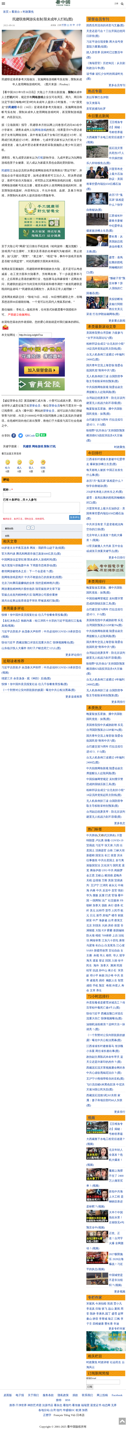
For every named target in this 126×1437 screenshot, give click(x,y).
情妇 (120, 890)
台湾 (111, 920)
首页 (6, 11)
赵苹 (120, 1313)
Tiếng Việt (69, 1415)
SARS (89, 950)
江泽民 (104, 885)
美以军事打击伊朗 (97, 97)
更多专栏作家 (117, 1328)
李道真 (90, 1308)
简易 (110, 1303)
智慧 (120, 980)
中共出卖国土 (106, 860)
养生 (99, 990)
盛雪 (114, 1313)
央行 (111, 905)
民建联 (12, 107)
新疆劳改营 (101, 950)
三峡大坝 (119, 850)
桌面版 (8, 1395)
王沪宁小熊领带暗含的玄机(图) (105, 1078)
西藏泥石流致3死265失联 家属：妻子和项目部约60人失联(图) (104, 1100)
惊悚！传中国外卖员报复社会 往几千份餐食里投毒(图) (35, 614)
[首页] (63, 5)
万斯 (104, 880)
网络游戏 (40, 129)
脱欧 (104, 905)
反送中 (106, 890)
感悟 (89, 985)
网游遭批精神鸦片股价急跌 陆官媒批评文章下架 (31, 588)
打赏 (64, 25)
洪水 (120, 855)
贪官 (114, 890)
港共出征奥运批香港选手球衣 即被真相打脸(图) (30, 600)
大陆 (98, 930)
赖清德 (108, 875)
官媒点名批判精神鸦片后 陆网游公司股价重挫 (30, 594)
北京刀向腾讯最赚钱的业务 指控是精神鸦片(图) (30, 583)
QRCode (30, 435)
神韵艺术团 (34, 1405)
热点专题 (95, 91)
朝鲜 (89, 905)
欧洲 (78, 1410)
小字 (78, 25)
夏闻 (117, 1308)
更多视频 (119, 1291)
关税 (89, 880)
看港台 (16, 11)
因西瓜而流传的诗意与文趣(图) (105, 25)
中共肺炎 (91, 835)
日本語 (80, 1415)
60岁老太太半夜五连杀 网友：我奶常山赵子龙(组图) (33, 547)
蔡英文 (118, 920)
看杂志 (58, 1405)
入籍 (114, 960)
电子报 (20, 1395)
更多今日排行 (117, 557)
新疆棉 (90, 855)
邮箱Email (91, 1378)
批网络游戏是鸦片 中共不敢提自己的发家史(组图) (32, 577)
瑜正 (111, 1318)
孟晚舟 (118, 875)
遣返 (95, 960)
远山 (111, 1308)
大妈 (104, 925)
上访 (115, 935)
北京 (89, 925)
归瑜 (98, 1308)
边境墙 (97, 880)
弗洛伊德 (95, 870)
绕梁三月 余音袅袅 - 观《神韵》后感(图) (26, 678)
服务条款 (48, 1395)
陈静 (92, 1313)
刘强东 (97, 925)
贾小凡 (118, 1303)
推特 (58, 1400)
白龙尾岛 (110, 945)
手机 (95, 985)
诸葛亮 (94, 980)
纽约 (59, 1410)
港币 (99, 915)
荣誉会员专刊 (98, 19)
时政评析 (103, 1362)
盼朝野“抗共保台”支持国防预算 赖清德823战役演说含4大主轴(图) (105, 435)
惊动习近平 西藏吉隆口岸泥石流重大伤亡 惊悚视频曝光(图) (38, 642)
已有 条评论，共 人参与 (20, 499)
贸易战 (90, 845)
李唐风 (100, 1313)
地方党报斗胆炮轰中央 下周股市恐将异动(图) (29, 565)
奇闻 (109, 985)
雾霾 (109, 930)
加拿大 (97, 905)
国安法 (99, 855)
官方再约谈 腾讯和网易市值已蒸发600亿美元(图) (31, 553)
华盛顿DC (69, 1410)
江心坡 (120, 945)
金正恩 (90, 875)
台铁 (110, 850)
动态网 (106, 1405)
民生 (89, 965)
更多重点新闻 (117, 320)
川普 (119, 835)
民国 (119, 965)
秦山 (89, 1318)
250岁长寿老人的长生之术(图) (104, 491)
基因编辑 (118, 930)
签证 (101, 960)
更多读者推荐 (73, 696)
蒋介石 (112, 970)
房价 (111, 925)
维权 (98, 935)
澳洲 (113, 965)
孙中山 (103, 970)
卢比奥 (99, 840)
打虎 (108, 895)
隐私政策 (63, 1395)
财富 (89, 920)
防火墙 (90, 935)
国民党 (117, 865)
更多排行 (119, 1111)
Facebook (117, 1395)
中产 (95, 920)
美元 (92, 910)
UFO (104, 870)
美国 (111, 880)
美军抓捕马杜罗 (96, 108)
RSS (67, 1400)
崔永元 (113, 885)
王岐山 (99, 875)
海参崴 (103, 920)
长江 (107, 855)
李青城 (103, 1318)
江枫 (117, 1318)
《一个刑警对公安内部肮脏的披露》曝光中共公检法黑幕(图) (38, 690)
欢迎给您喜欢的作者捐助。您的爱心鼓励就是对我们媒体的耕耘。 (42, 321)
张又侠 (108, 845)
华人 (102, 955)
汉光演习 (106, 865)
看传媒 (76, 1405)
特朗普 (90, 840)
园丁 (108, 1313)
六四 (116, 845)
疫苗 (113, 855)
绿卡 (120, 960)
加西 (85, 1410)
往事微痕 (91, 860)
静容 (95, 1318)
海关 (89, 960)
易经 (102, 980)
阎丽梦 (118, 870)
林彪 (101, 975)
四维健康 (98, 1323)
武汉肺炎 (109, 835)
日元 (92, 915)
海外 (96, 965)
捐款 (75, 1395)
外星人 (116, 985)
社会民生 (115, 1362)
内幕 (92, 890)
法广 (104, 900)
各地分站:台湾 (47, 1410)
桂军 (89, 970)
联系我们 (87, 1395)
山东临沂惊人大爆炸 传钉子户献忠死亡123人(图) (31, 648)
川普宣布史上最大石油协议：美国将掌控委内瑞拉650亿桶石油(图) (105, 513)
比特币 (100, 910)
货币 (108, 910)
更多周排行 (118, 701)
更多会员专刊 (117, 85)
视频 (91, 1118)
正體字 (47, 1415)
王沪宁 (95, 885)
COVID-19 (117, 840)
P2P (104, 930)
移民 (109, 955)
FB (121, 900)
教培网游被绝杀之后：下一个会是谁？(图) (27, 571)
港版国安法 (93, 865)
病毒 (107, 840)
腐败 (95, 895)
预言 (102, 985)
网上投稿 (102, 1395)
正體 (116, 3)
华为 (89, 895)
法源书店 (47, 1405)
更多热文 (119, 823)
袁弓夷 (120, 860)
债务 (117, 905)
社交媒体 (113, 900)
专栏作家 (95, 1297)
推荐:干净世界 (18, 1405)
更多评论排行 (73, 654)
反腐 (101, 895)
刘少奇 (109, 975)
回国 (108, 960)
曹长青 (108, 1323)
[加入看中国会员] (42, 375)
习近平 (99, 845)
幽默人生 (111, 980)
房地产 (106, 915)
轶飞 (104, 1308)
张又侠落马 (93, 103)
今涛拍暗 (100, 1303)
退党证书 (95, 1405)
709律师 (106, 935)
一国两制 (95, 900)
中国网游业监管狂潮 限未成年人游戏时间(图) (29, 559)
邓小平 (94, 975)
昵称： (8, 489)
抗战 (95, 970)
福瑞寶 (85, 1405)
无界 (114, 1405)
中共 (111, 870)
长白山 (99, 945)
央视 (96, 955)
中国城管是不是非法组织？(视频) (116, 1280)
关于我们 (33, 1395)
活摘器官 (100, 850)
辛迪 (116, 1323)
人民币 (116, 910)
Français (58, 1415)
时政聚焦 (28, 11)
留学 (122, 955)
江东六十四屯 (110, 940)
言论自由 (114, 950)
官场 (114, 895)
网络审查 (95, 940)
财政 (120, 915)
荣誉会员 (34, 405)
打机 (40, 157)
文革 (92, 990)
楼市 (114, 915)
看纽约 (67, 1405)
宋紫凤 (90, 1303)
